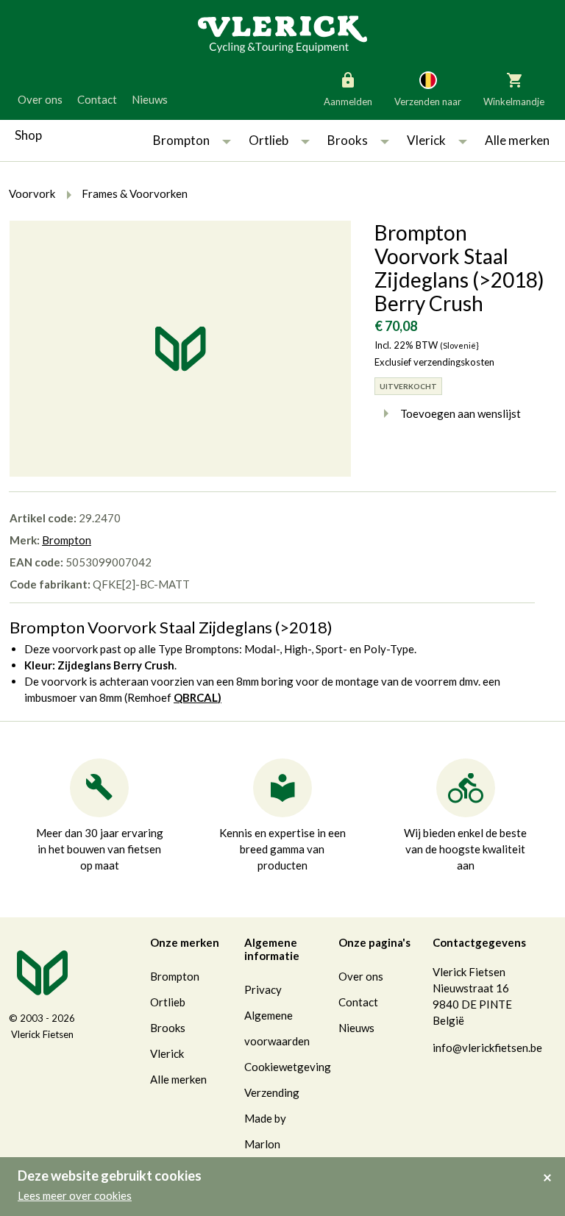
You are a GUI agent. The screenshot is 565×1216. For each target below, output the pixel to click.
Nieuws (150, 99)
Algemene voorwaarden (277, 1028)
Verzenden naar (427, 101)
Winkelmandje (513, 101)
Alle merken (517, 140)
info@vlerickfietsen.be (487, 1047)
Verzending (271, 1092)
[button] (227, 140)
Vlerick (426, 140)
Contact (97, 99)
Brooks (347, 140)
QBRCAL (196, 697)
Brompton (181, 140)
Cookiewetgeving (287, 1066)
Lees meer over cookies (75, 1195)
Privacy (263, 989)
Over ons (40, 99)
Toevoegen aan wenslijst (460, 413)
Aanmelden (348, 101)
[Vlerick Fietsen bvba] (282, 33)
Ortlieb (268, 140)
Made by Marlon (265, 1131)
